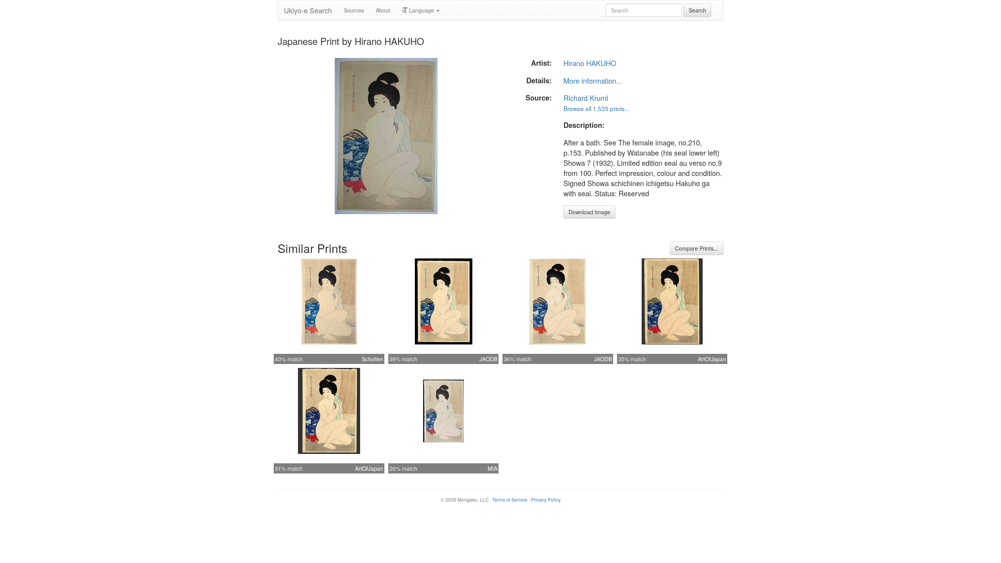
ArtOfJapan (712, 359)
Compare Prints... (696, 248)
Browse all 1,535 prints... (596, 108)
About (383, 10)
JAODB (488, 359)
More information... (592, 80)
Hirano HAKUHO (589, 63)
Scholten (372, 359)
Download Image (589, 212)
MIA (492, 468)
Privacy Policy (546, 499)
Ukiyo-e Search (308, 10)
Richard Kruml (585, 98)
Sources (354, 10)
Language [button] (421, 10)
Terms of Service (509, 499)
